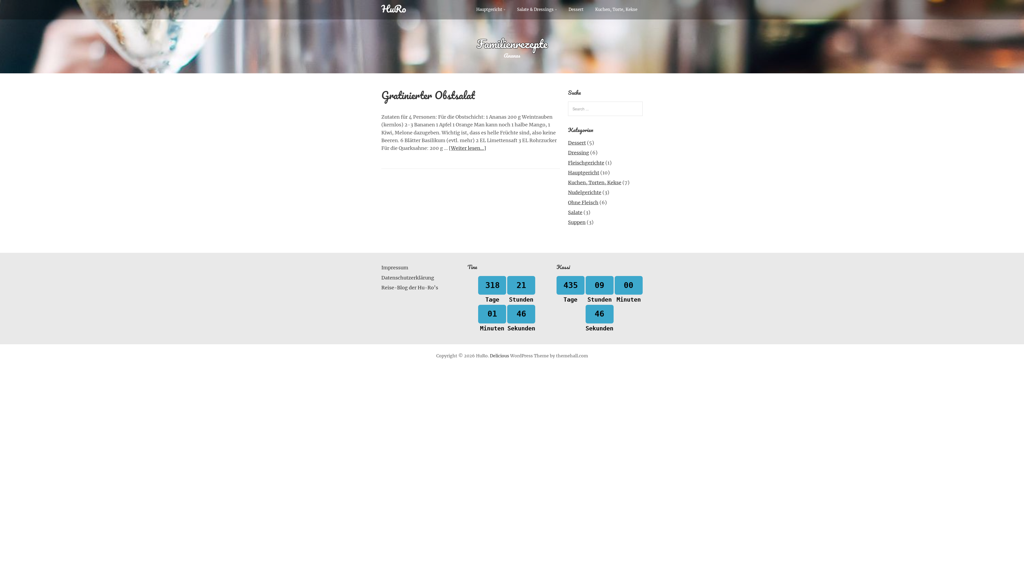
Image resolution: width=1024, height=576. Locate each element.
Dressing (578, 153)
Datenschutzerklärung (407, 278)
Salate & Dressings (535, 9)
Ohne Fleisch (583, 202)
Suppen (577, 222)
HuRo (393, 8)
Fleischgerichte (586, 163)
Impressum (394, 268)
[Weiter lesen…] (467, 148)
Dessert (576, 9)
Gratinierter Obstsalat (428, 95)
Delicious (499, 355)
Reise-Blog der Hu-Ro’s (409, 288)
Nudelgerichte (584, 192)
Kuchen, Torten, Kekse (594, 182)
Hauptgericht (489, 9)
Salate (575, 212)
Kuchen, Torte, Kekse (616, 9)
